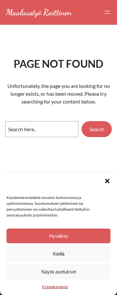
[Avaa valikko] (107, 12)
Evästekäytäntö (55, 286)
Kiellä (58, 254)
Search (96, 129)
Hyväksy (58, 236)
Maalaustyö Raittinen (39, 12)
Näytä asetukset (58, 271)
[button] (107, 181)
